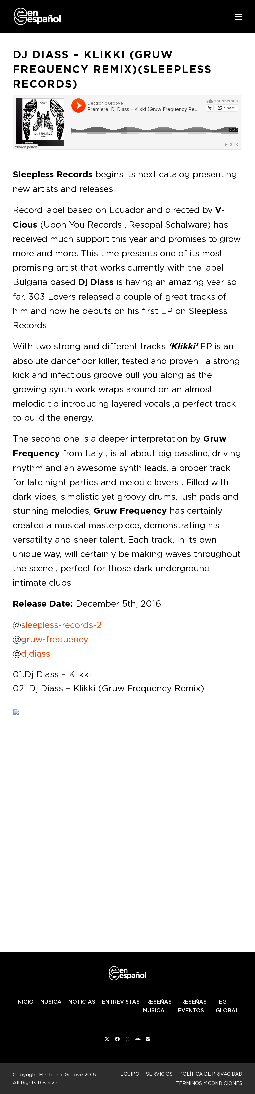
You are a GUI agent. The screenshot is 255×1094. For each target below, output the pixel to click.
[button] (238, 17)
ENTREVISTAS (121, 1001)
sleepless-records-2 (61, 624)
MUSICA (51, 1001)
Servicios (159, 1074)
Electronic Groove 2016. (68, 1074)
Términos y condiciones (209, 1083)
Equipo (129, 1074)
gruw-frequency (54, 639)
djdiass (35, 653)
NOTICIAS (81, 1001)
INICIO (25, 1001)
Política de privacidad (210, 1074)
